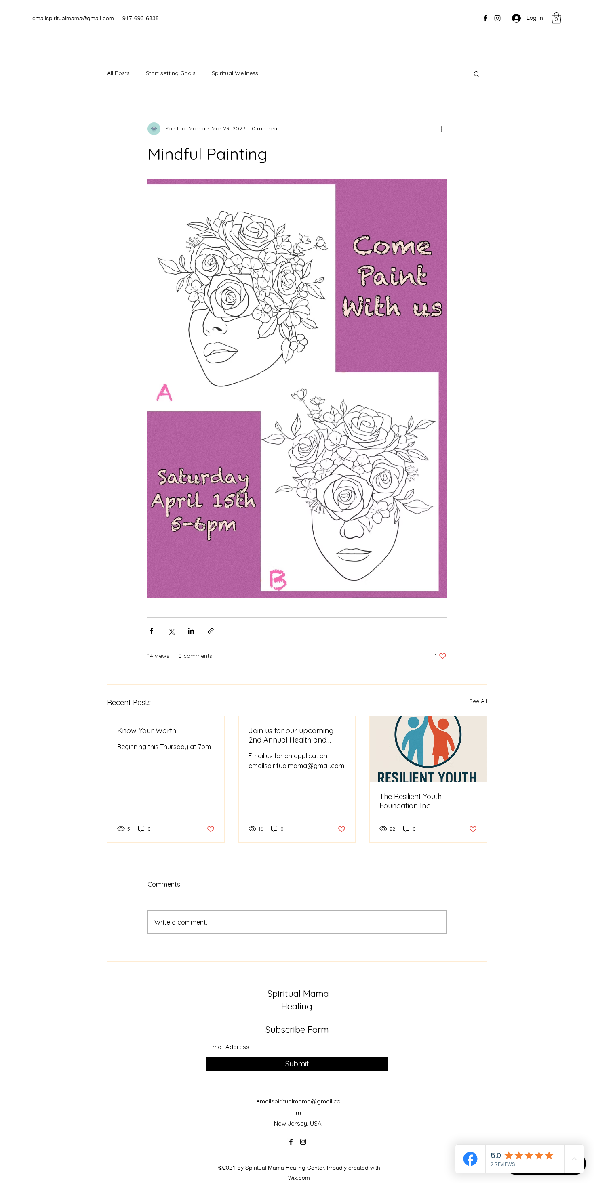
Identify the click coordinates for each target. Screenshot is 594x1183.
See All (478, 701)
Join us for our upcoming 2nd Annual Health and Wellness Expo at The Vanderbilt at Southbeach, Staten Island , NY (292, 735)
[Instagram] (497, 18)
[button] (556, 18)
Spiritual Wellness (235, 73)
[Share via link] (211, 631)
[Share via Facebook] (151, 631)
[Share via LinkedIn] (191, 631)
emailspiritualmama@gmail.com (73, 18)
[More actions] (442, 129)
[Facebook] (485, 18)
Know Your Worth (146, 730)
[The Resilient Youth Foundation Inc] (428, 749)
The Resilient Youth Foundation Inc (410, 801)
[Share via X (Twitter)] (171, 631)
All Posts (118, 73)
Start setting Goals (171, 73)
